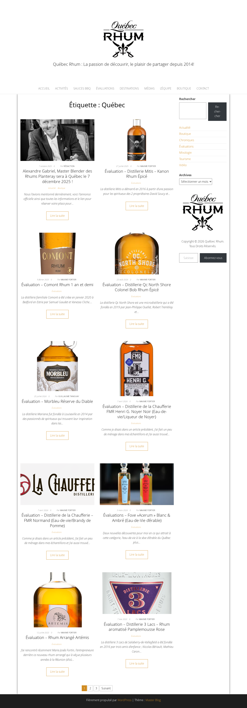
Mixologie (185, 153)
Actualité (52, 188)
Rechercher (187, 99)
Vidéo (183, 165)
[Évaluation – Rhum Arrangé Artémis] (57, 599)
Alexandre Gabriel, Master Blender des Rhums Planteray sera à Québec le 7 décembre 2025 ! (57, 176)
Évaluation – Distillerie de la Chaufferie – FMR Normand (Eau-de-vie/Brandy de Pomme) (57, 520)
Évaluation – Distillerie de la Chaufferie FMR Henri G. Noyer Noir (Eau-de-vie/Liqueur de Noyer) (137, 411)
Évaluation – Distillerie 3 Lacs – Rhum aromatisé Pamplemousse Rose (137, 626)
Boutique (184, 88)
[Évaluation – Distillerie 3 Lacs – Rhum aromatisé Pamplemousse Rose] (137, 593)
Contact (203, 88)
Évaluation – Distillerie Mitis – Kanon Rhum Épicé (137, 173)
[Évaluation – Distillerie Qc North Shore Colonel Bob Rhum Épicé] (137, 253)
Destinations (129, 88)
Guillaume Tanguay (68, 396)
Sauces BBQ (82, 88)
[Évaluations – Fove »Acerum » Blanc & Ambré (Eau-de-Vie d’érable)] (137, 484)
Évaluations (105, 88)
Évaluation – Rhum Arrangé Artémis (57, 637)
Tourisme (185, 159)
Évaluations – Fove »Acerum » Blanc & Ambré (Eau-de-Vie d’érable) (136, 517)
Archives (185, 175)
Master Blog (153, 700)
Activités (61, 88)
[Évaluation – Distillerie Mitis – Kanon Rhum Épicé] (137, 140)
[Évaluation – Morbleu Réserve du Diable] (57, 366)
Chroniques (186, 140)
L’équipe (165, 88)
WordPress (124, 700)
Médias (149, 88)
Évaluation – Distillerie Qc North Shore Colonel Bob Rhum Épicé (137, 287)
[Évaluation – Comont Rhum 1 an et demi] (57, 253)
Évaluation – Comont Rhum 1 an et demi (57, 284)
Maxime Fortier (148, 166)
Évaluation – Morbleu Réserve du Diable (57, 401)
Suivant (106, 688)
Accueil (44, 88)
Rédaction (69, 166)
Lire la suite (57, 216)
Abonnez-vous (213, 258)
